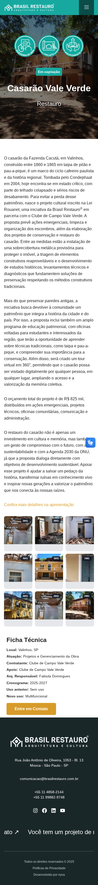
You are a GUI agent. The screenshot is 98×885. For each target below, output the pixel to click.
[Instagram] (35, 810)
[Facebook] (44, 810)
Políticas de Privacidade (49, 868)
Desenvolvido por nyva (49, 874)
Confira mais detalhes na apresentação (39, 505)
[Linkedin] (53, 810)
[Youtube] (62, 810)
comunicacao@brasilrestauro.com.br (49, 779)
